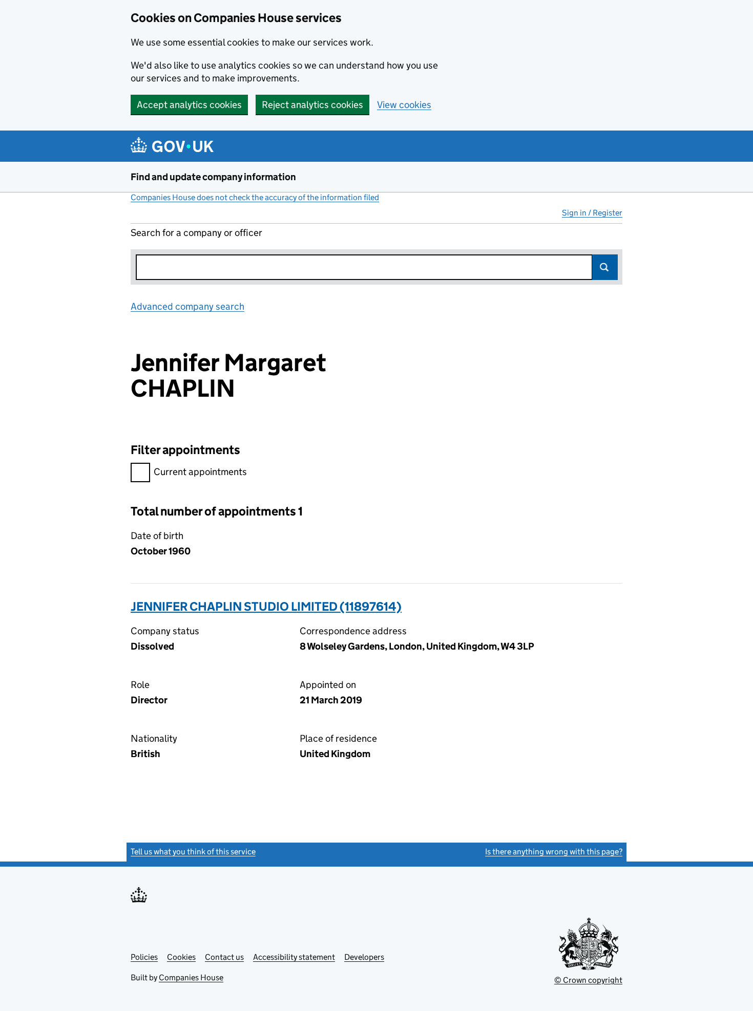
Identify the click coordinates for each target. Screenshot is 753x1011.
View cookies (404, 105)
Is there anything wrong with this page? (553, 851)
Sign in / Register (592, 213)
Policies (144, 957)
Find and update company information (213, 177)
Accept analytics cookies (189, 105)
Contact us (224, 957)
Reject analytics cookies (312, 105)
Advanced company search (187, 306)
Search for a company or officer (196, 233)
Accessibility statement (294, 957)
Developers (364, 957)
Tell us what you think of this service (193, 851)
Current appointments (200, 472)
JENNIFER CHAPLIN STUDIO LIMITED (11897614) (266, 606)
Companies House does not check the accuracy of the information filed (255, 197)
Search (605, 267)
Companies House (191, 977)
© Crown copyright (588, 980)
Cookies (181, 957)
